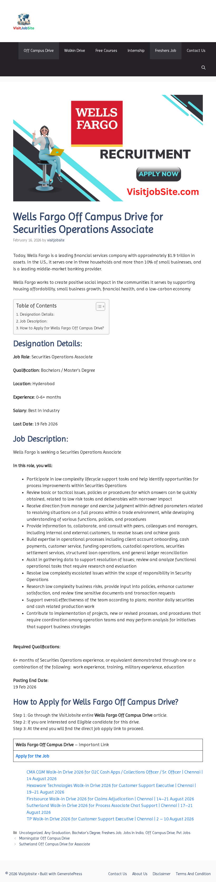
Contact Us (196, 50)
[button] (203, 67)
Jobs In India (133, 833)
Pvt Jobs (183, 833)
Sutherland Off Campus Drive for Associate (54, 844)
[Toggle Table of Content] (98, 306)
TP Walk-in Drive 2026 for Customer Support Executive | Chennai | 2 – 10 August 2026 (110, 818)
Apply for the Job (32, 756)
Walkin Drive (74, 50)
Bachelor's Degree (86, 833)
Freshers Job (165, 50)
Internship (136, 50)
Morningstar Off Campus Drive (44, 838)
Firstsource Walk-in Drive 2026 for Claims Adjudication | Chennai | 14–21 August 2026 (110, 798)
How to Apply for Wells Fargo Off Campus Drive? (62, 328)
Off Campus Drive (39, 50)
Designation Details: (37, 314)
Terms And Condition (193, 873)
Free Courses (106, 50)
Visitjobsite (57, 21)
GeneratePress (69, 873)
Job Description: (33, 321)
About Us (140, 873)
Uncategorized (31, 833)
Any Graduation (57, 833)
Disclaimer (161, 873)
